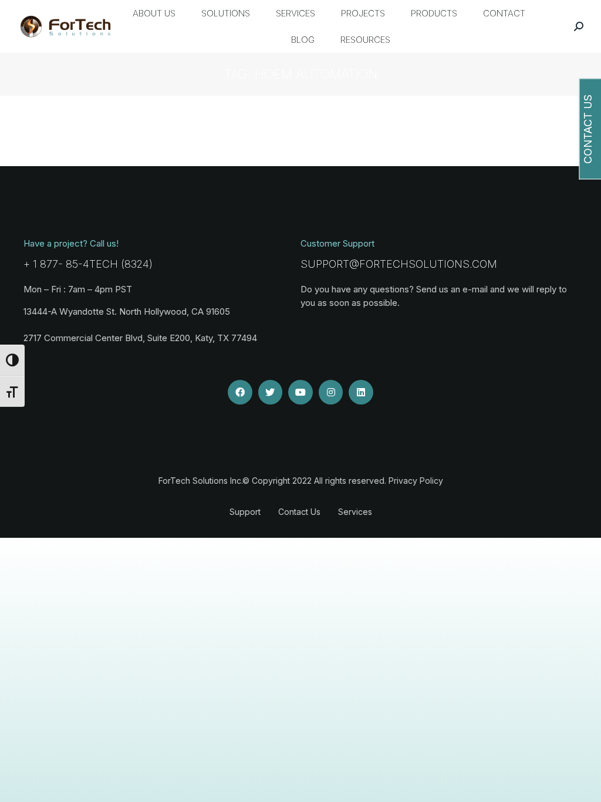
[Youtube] (300, 392)
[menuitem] (154, 13)
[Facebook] (240, 392)
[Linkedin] (361, 392)
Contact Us (299, 512)
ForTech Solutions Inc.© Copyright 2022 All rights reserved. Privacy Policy (300, 481)
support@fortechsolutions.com (398, 264)
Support (245, 512)
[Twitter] (270, 392)
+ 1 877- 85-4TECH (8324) (88, 264)
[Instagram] (331, 392)
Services (355, 512)
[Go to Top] (583, 784)
